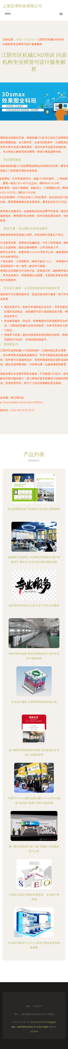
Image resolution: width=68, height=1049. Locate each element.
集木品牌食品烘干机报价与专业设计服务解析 (34, 509)
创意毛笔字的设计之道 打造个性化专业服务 (34, 605)
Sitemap (34, 1031)
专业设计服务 (42, 1027)
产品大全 (29, 39)
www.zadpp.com (39, 1022)
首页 (19, 39)
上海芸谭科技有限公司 (26, 1027)
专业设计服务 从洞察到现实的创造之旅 (34, 701)
